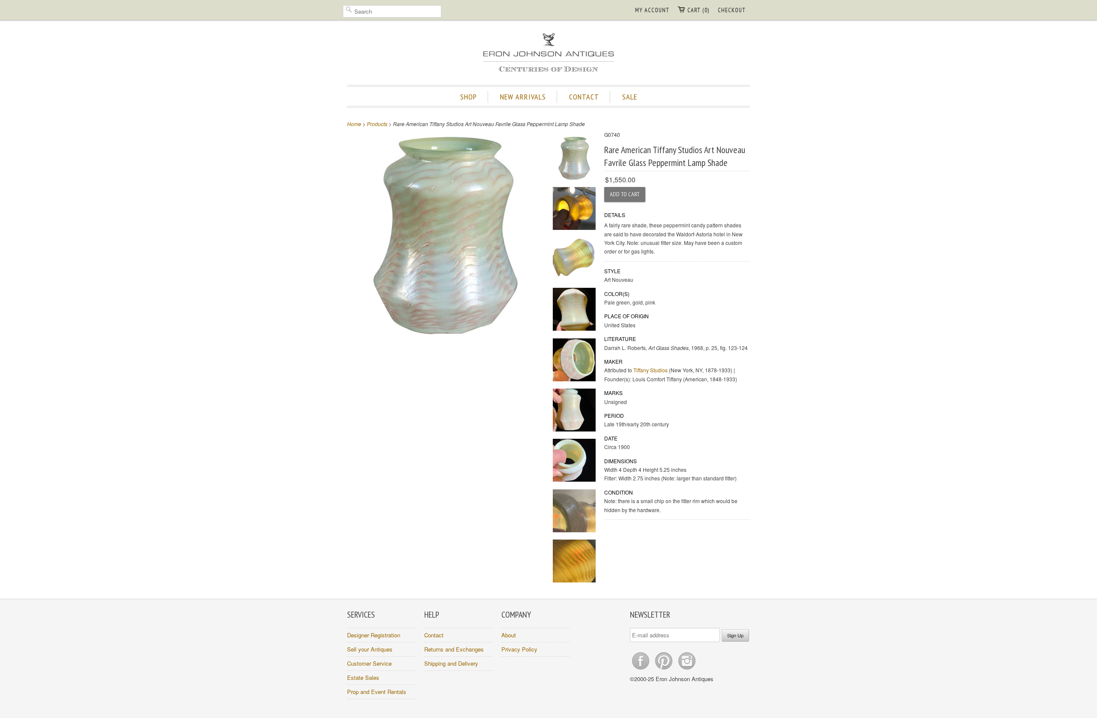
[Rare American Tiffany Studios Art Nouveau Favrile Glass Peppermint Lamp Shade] (574, 159)
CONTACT (584, 97)
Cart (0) (698, 10)
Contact (434, 635)
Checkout (732, 10)
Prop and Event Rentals (376, 692)
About (508, 635)
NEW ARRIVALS (523, 97)
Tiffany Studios (650, 370)
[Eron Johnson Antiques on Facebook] (641, 669)
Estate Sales (363, 677)
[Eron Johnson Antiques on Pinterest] (664, 669)
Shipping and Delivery (451, 663)
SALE (629, 97)
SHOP (468, 97)
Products (377, 123)
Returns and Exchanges (454, 649)
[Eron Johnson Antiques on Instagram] (687, 669)
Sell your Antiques (370, 649)
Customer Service (369, 663)
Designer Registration (373, 635)
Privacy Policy (519, 649)
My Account (652, 10)
